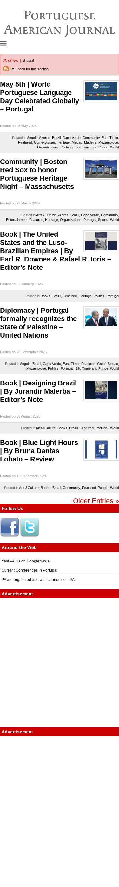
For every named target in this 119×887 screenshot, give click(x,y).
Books (45, 296)
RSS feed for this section (29, 69)
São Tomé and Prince (91, 147)
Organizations (48, 147)
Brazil (56, 137)
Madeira (90, 142)
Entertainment (16, 220)
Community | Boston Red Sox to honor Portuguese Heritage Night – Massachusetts (37, 174)
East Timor (110, 137)
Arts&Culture (46, 215)
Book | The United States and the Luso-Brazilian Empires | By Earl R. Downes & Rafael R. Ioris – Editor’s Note (55, 250)
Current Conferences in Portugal (29, 570)
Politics (99, 296)
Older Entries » (96, 501)
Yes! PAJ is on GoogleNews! (26, 561)
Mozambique (108, 142)
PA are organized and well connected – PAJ (39, 579)
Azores (44, 137)
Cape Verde (72, 137)
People (103, 488)
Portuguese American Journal (59, 22)
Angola (32, 137)
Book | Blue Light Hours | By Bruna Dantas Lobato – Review (39, 451)
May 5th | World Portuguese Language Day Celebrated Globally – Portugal (39, 96)
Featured (25, 142)
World (114, 147)
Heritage (63, 142)
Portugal (67, 147)
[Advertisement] (59, 662)
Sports (103, 220)
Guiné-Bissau (44, 142)
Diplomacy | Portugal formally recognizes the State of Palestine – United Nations (38, 322)
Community (91, 137)
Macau (77, 142)
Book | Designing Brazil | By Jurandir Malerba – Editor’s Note (38, 391)
